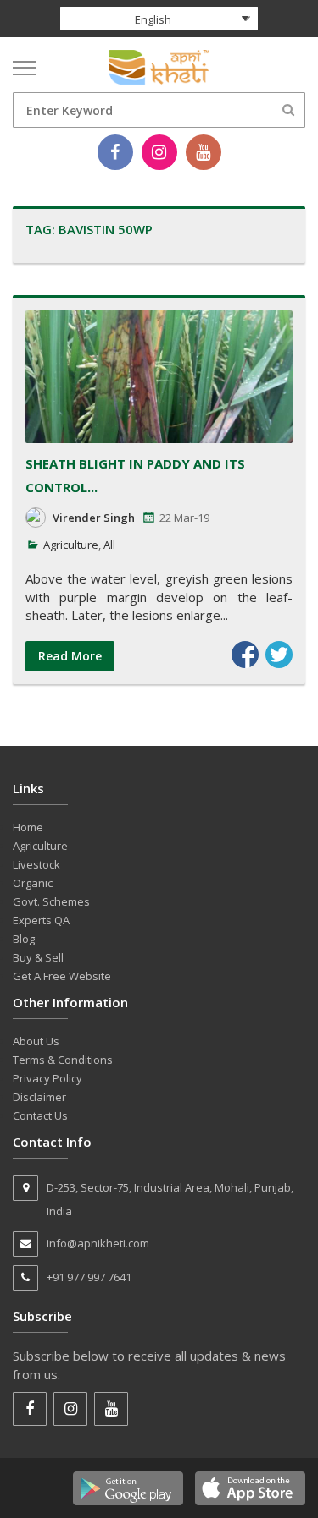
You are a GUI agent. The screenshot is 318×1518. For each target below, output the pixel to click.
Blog (24, 938)
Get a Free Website (62, 976)
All (109, 544)
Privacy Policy (47, 1078)
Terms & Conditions (63, 1059)
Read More (70, 656)
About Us (36, 1041)
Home (28, 827)
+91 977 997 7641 (89, 1277)
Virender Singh (94, 517)
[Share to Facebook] (245, 654)
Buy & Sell (38, 957)
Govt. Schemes (51, 901)
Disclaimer (39, 1096)
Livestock (36, 864)
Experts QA (41, 920)
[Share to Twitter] (279, 654)
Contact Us (40, 1115)
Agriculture (70, 544)
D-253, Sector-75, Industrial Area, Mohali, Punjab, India (170, 1199)
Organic (33, 883)
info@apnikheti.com (98, 1243)
